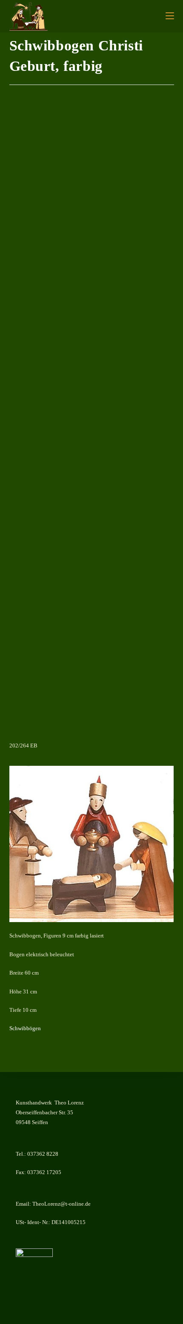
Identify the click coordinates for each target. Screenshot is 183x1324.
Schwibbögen (25, 1028)
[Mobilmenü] (170, 16)
